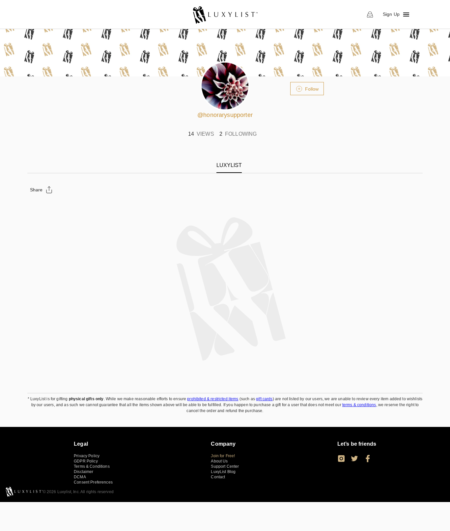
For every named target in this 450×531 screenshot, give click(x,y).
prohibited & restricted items (212, 399)
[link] (225, 14)
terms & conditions (359, 405)
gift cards (264, 399)
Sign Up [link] (391, 14)
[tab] (229, 165)
